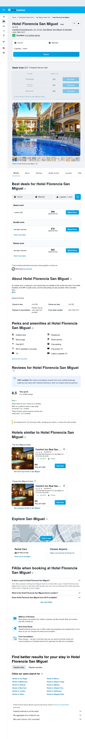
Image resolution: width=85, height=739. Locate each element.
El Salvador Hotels (24, 17)
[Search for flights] (4, 16)
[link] (27, 471)
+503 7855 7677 (18, 32)
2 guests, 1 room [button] (20, 48)
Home (14, 17)
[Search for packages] (4, 31)
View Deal (60, 466)
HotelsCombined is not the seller (26, 711)
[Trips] (4, 42)
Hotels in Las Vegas (19, 678)
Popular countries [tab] (35, 667)
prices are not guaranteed (61, 705)
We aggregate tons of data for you (26, 715)
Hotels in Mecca (53, 678)
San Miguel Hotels (41, 17)
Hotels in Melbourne (20, 682)
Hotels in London (18, 691)
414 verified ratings (32, 35)
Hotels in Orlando (19, 685)
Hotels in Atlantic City (55, 688)
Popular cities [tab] (19, 667)
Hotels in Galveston (54, 691)
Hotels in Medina (53, 685)
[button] (3, 9)
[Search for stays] (4, 21)
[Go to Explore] (4, 35)
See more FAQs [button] (46, 602)
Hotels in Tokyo (18, 694)
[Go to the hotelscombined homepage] (16, 10)
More (14, 292)
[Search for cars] (4, 26)
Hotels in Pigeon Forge (55, 682)
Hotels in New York (19, 688)
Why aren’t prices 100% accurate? (26, 719)
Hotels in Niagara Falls (55, 694)
